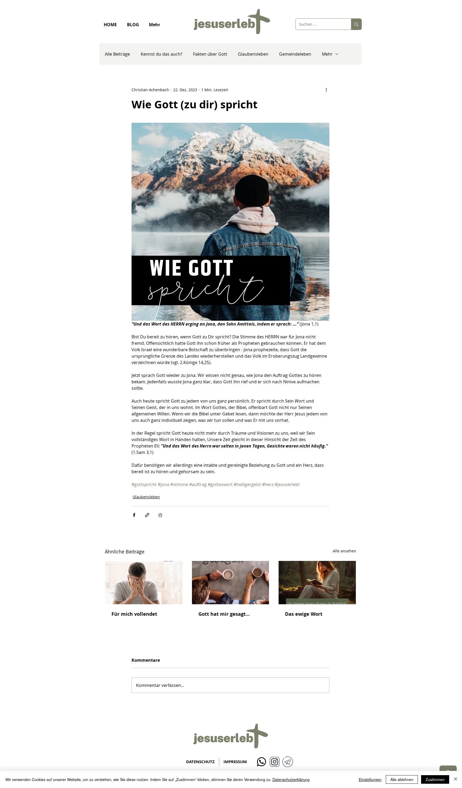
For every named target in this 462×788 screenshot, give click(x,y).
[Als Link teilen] (147, 515)
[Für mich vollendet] (143, 582)
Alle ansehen (344, 550)
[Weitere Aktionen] (326, 89)
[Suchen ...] (356, 24)
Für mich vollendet (134, 614)
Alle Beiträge (117, 54)
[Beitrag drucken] (160, 515)
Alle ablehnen (401, 779)
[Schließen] (455, 779)
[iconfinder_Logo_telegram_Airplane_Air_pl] (287, 761)
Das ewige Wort (303, 614)
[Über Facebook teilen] (134, 515)
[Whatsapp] (261, 761)
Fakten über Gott (210, 54)
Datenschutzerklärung (291, 779)
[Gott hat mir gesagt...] (230, 582)
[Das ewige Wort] (317, 582)
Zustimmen (435, 779)
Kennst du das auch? (161, 54)
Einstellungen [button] (370, 779)
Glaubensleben (253, 54)
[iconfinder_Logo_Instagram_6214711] (274, 761)
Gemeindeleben (295, 54)
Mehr (327, 54)
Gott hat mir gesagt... (224, 614)
